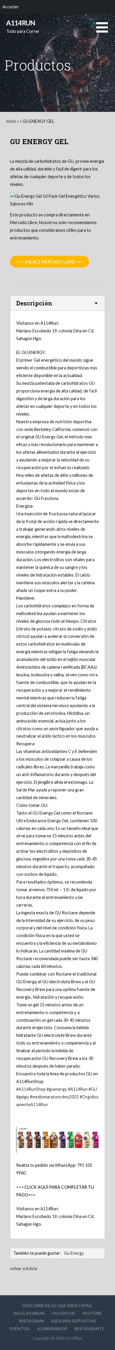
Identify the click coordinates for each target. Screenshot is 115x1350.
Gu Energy (74, 1253)
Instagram (31, 1320)
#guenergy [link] (57, 1089)
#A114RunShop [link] (31, 1089)
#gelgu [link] (22, 1096)
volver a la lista (23, 1268)
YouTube (92, 1313)
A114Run (20, 23)
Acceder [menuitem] (10, 6)
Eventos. (20, 1328)
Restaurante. (89, 1328)
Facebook (63, 1313)
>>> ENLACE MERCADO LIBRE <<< (49, 261)
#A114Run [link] (78, 1089)
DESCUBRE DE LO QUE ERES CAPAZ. (57, 1305)
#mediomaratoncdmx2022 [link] (54, 1096)
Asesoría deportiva (73, 1320)
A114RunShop (52, 1328)
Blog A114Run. (29, 1313)
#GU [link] (92, 1089)
